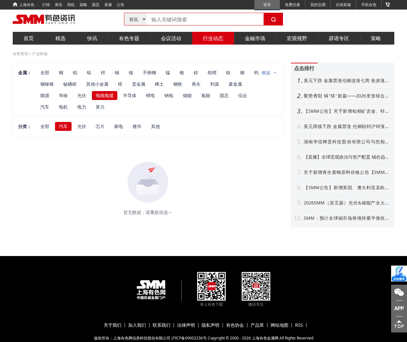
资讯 (58, 4)
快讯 (92, 38)
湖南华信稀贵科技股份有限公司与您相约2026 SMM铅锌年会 (347, 142)
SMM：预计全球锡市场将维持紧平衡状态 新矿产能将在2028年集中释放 (347, 218)
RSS (299, 325)
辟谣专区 (339, 38)
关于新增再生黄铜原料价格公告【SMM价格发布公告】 (347, 172)
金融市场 (255, 38)
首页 (29, 38)
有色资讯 (20, 53)
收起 (266, 72)
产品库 (257, 325)
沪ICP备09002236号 (189, 338)
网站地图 (279, 325)
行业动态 (213, 38)
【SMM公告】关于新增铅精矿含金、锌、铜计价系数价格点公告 (347, 111)
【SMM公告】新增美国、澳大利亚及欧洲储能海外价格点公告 (347, 187)
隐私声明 (210, 325)
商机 (71, 4)
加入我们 (137, 325)
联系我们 (161, 325)
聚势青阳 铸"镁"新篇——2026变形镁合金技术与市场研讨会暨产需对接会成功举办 (347, 96)
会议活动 (171, 38)
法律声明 (186, 325)
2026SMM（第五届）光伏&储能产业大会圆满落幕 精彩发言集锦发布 (347, 203)
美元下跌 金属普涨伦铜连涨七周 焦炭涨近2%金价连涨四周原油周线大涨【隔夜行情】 (347, 80)
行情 (46, 4)
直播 (108, 4)
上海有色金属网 (265, 338)
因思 (96, 4)
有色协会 (235, 325)
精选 (60, 38)
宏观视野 (297, 38)
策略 (83, 4)
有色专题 (129, 38)
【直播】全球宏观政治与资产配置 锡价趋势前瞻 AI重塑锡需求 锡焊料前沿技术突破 (347, 157)
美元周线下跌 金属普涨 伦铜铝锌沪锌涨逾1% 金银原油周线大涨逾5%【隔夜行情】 (347, 126)
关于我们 (112, 325)
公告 (120, 4)
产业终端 (39, 53)
